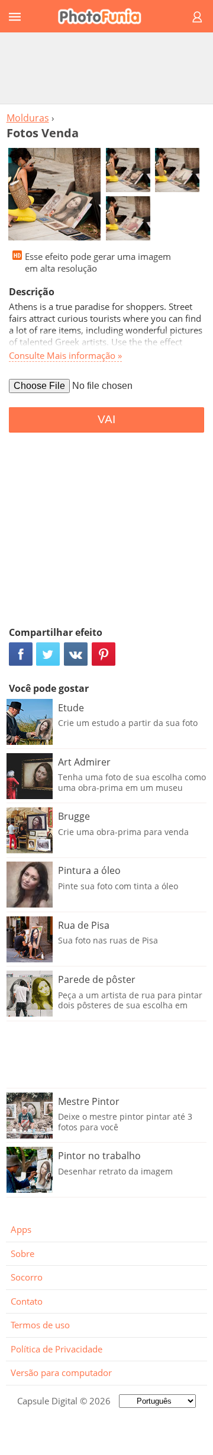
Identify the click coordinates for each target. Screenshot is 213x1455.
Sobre (22, 1253)
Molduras (28, 117)
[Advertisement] (106, 67)
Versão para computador (61, 1372)
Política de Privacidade (56, 1349)
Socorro (27, 1277)
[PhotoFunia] (105, 16)
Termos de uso (40, 1325)
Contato (27, 1301)
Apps (21, 1229)
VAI (106, 419)
